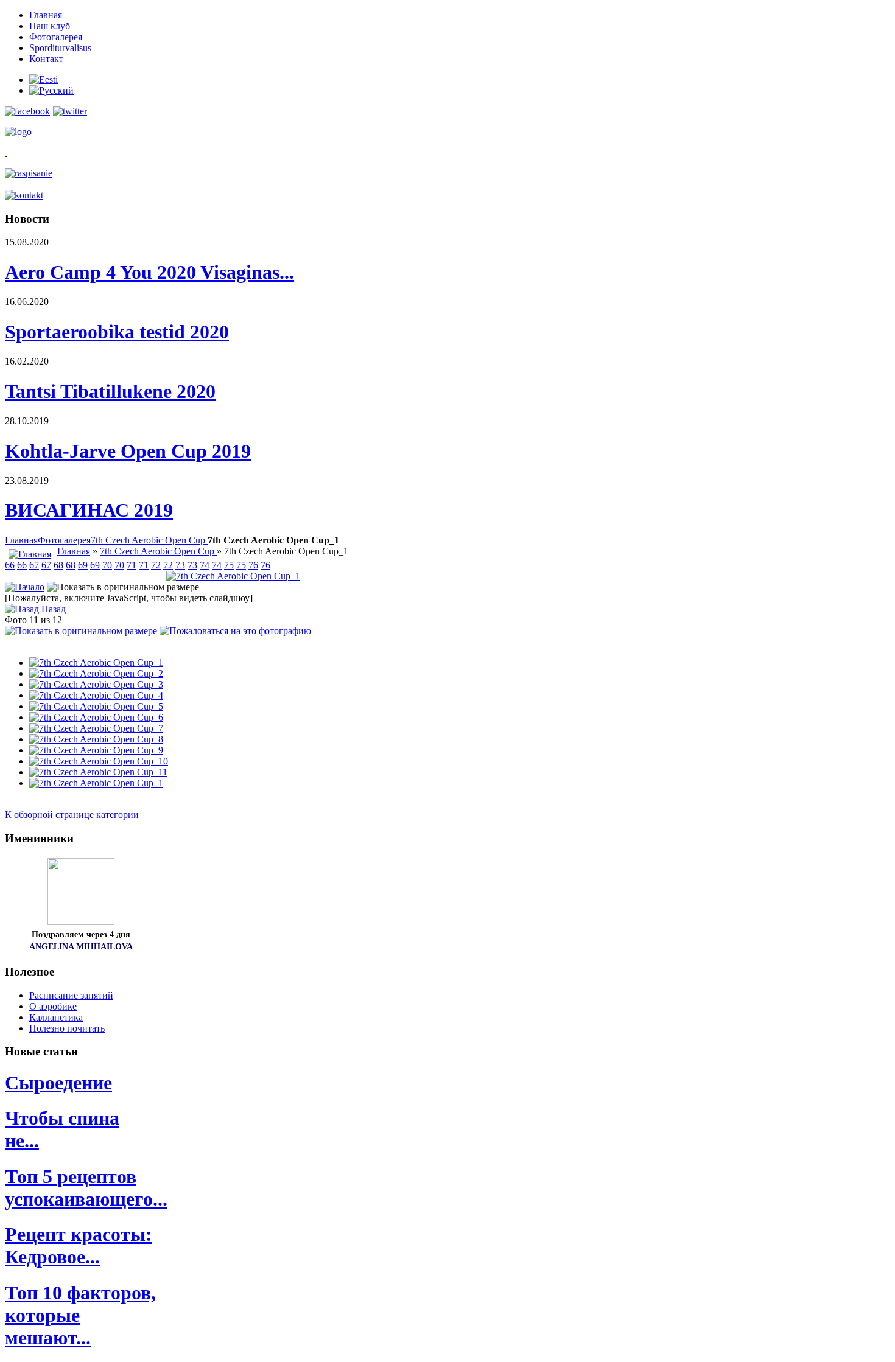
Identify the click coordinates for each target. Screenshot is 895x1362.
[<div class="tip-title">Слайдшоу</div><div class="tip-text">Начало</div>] (24, 587)
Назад (53, 609)
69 (83, 565)
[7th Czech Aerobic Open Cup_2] (96, 673)
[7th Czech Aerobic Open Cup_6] (96, 717)
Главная (21, 540)
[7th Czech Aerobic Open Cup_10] (98, 761)
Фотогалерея (64, 540)
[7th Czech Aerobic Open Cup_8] (96, 739)
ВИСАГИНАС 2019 (89, 510)
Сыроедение (58, 1083)
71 (131, 565)
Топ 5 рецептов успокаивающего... (86, 1187)
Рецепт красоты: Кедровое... (78, 1245)
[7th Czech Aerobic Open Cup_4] (96, 695)
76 (253, 565)
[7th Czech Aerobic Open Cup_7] (96, 728)
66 (10, 565)
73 (180, 565)
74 (204, 565)
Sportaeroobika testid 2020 (117, 332)
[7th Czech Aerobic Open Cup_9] (96, 750)
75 (229, 565)
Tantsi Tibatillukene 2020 (110, 391)
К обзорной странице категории (72, 814)
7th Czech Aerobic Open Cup (149, 540)
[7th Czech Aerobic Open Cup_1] (233, 576)
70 (107, 565)
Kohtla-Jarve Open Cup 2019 (128, 451)
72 (156, 565)
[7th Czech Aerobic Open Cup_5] (96, 706)
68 (58, 565)
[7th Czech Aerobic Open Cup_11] (98, 772)
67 (34, 565)
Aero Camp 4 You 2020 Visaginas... (149, 272)
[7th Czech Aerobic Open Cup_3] (96, 684)
